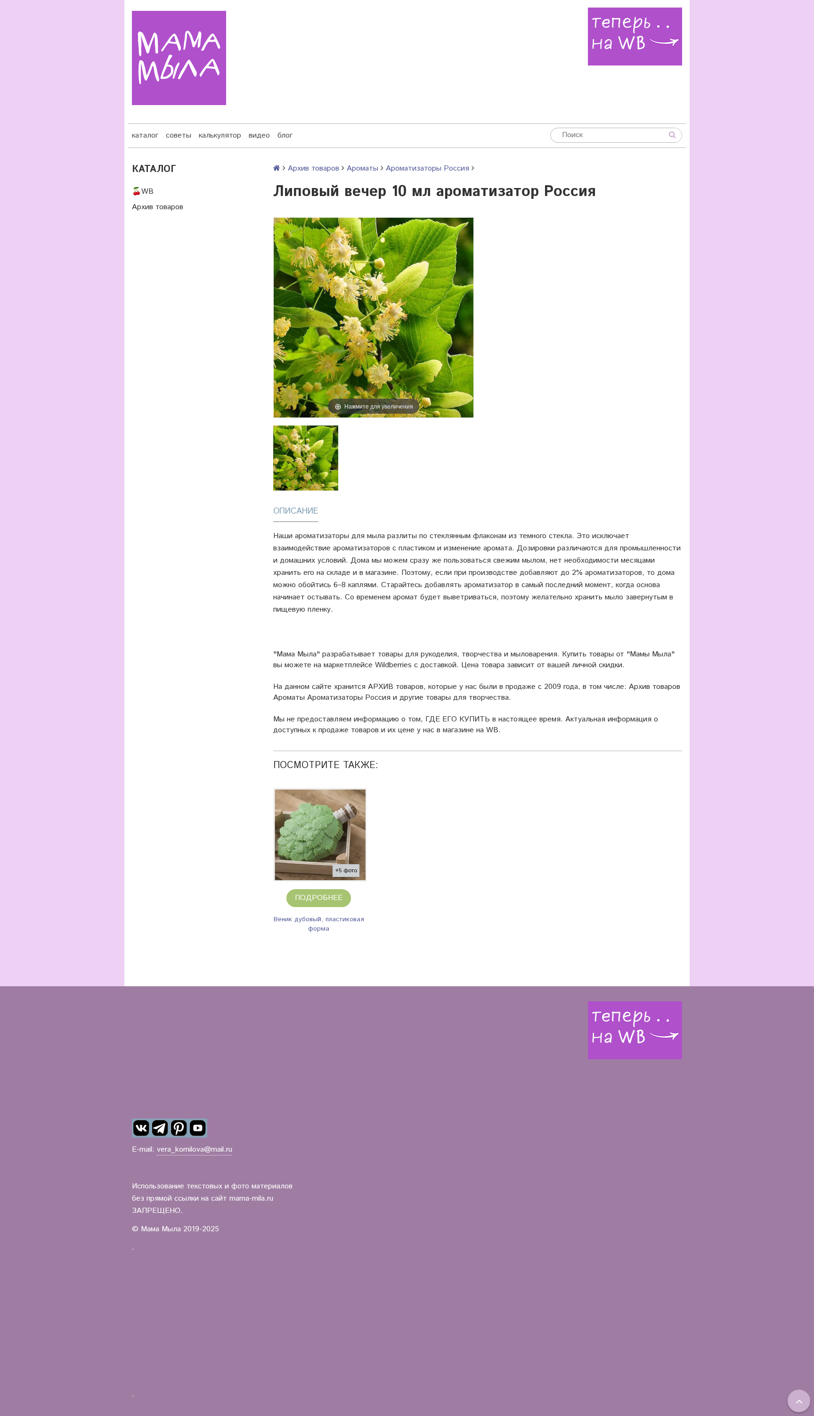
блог (285, 135)
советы (178, 135)
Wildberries (393, 665)
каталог (145, 135)
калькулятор (220, 135)
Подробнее (318, 897)
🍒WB (143, 191)
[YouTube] (197, 1128)
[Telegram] (160, 1128)
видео (259, 135)
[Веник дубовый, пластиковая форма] (320, 835)
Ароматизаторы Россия (427, 168)
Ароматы (362, 168)
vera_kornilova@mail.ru (194, 1149)
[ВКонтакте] (141, 1128)
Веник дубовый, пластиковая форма (319, 924)
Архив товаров (157, 207)
